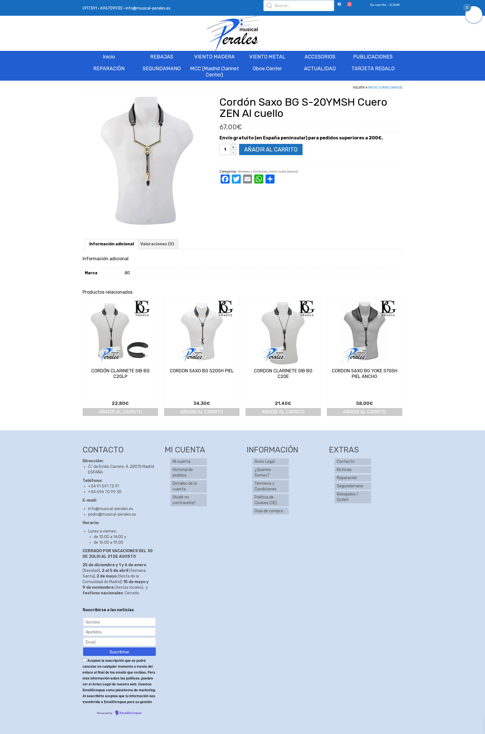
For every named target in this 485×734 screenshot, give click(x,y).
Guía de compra (269, 511)
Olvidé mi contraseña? (184, 500)
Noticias (344, 469)
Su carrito (384, 5)
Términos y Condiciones (265, 486)
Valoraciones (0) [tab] (157, 244)
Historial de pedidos (183, 472)
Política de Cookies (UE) (266, 500)
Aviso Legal (265, 461)
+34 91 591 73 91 (103, 486)
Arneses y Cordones (252, 171)
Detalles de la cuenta (185, 486)
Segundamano (350, 486)
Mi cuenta (181, 461)
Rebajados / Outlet (347, 497)
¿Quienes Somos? (263, 472)
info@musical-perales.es (110, 508)
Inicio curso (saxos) (385, 87)
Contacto (345, 461)
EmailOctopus (131, 713)
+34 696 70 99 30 (105, 492)
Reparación (347, 477)
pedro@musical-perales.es (112, 514)
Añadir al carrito (271, 149)
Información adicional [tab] (111, 244)
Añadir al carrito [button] (120, 411)
